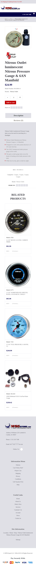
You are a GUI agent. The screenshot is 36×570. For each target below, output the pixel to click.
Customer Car (18, 510)
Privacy (18, 476)
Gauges (16, 174)
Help (18, 484)
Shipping (18, 473)
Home (6, 19)
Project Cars (18, 470)
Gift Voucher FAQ (18, 482)
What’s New (18, 504)
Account (18, 512)
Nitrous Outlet (14, 91)
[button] (16, 29)
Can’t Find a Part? (18, 468)
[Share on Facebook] (11, 107)
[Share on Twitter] (14, 107)
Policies (18, 465)
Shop (11, 19)
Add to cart (10, 102)
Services (18, 507)
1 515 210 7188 (26, 14)
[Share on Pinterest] (21, 107)
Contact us (18, 518)
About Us (18, 501)
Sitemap (18, 539)
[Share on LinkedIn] (19, 107)
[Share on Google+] (16, 107)
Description (18, 115)
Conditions (18, 479)
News (18, 515)
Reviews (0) (18, 120)
